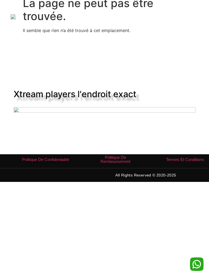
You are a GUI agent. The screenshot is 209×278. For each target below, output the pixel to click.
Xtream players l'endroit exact (75, 94)
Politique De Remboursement (115, 159)
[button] (194, 16)
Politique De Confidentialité (45, 159)
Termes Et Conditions (185, 159)
